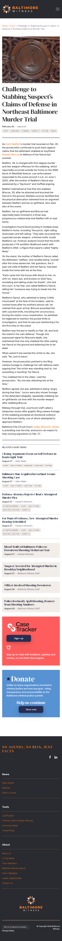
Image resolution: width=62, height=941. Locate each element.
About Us (6, 853)
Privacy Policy (8, 930)
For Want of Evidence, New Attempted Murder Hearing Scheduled (30, 520)
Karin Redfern (13, 144)
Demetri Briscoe (11, 154)
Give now (31, 709)
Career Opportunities (12, 878)
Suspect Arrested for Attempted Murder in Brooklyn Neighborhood (30, 567)
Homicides (15, 131)
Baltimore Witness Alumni (14, 868)
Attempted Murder (10, 506)
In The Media (8, 858)
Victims (45, 131)
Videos (53, 131)
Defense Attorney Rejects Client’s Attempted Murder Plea (29, 496)
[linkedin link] (56, 757)
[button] (58, 8)
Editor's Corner (9, 792)
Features (6, 787)
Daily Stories (16, 465)
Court (13, 25)
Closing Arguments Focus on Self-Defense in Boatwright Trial (29, 455)
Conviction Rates (10, 825)
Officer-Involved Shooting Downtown (27, 585)
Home (5, 25)
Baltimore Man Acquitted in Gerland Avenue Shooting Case (29, 475)
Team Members (9, 863)
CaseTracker (8, 815)
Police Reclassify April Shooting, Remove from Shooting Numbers (29, 602)
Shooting (39, 465)
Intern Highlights (9, 873)
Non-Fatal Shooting (11, 510)
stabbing (25, 131)
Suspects (36, 131)
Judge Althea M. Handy (46, 426)
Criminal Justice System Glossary (17, 820)
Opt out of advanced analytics (15, 927)
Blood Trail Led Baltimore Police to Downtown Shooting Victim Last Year (27, 548)
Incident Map (8, 830)
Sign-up (18, 638)
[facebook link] (50, 757)
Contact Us (7, 883)
